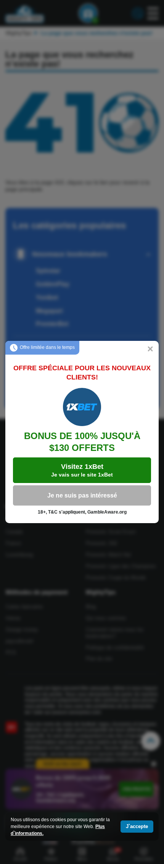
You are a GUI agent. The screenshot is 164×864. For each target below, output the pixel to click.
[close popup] (150, 349)
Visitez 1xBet (82, 470)
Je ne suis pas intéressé (82, 495)
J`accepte (137, 826)
